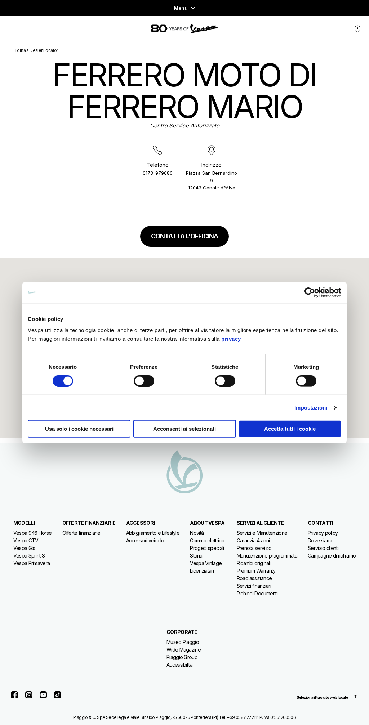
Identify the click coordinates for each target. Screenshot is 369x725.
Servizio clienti (323, 548)
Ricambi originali (254, 563)
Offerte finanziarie (81, 533)
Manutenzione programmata (267, 555)
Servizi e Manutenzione (262, 533)
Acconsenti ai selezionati (184, 429)
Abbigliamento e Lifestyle (153, 533)
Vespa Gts (24, 548)
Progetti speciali (207, 548)
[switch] (144, 380)
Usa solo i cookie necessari (79, 429)
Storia (196, 555)
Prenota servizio (254, 548)
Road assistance (254, 578)
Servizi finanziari (254, 586)
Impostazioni (310, 407)
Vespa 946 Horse (32, 533)
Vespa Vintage (206, 563)
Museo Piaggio (182, 642)
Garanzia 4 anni (253, 540)
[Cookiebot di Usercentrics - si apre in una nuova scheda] (309, 292)
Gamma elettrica (207, 540)
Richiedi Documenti (257, 593)
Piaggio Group (181, 657)
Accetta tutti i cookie (290, 429)
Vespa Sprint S (29, 555)
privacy (231, 339)
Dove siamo (320, 540)
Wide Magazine (183, 649)
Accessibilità (179, 665)
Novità (197, 533)
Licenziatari (202, 571)
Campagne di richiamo (332, 555)
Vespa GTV (26, 540)
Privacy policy (323, 533)
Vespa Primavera (31, 563)
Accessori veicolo (145, 540)
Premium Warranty (256, 571)
